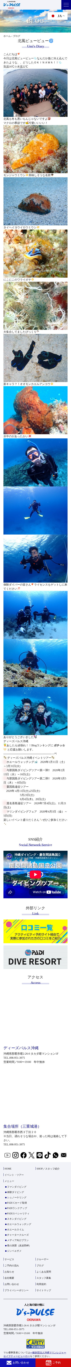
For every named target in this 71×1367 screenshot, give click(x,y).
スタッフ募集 (44, 1278)
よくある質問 (44, 1272)
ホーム (7, 36)
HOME (8, 1168)
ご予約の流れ (11, 1265)
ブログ (40, 1265)
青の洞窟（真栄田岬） (19, 1245)
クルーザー (43, 1259)
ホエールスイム (15, 1229)
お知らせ (9, 1272)
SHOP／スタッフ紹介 (48, 1168)
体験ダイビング (15, 1192)
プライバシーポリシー (16, 1290)
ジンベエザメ (14, 1251)
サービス (9, 1259)
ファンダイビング (16, 1187)
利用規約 (41, 1284)
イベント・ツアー (14, 1175)
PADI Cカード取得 (17, 1203)
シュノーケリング (16, 1197)
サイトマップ (44, 1290)
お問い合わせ (21, 1362)
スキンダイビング (16, 1219)
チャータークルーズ (18, 1235)
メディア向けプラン (18, 1240)
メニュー (9, 1181)
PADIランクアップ (17, 1208)
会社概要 (9, 1278)
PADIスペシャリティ (18, 1213)
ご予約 (56, 1362)
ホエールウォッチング (19, 1224)
